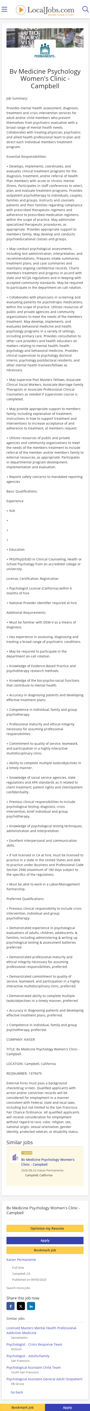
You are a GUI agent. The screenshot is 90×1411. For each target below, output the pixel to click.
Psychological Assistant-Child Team (33, 1367)
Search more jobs (18, 1288)
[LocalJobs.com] (45, 9)
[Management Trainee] (15, 1157)
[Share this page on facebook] (10, 1306)
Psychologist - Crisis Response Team (34, 1344)
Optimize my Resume (47, 1228)
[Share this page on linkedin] (31, 1306)
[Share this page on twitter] (21, 1306)
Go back (17, 1392)
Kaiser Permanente (21, 1259)
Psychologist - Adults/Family (27, 1356)
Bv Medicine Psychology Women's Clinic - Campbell (48, 1162)
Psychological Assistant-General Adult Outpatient (44, 1379)
